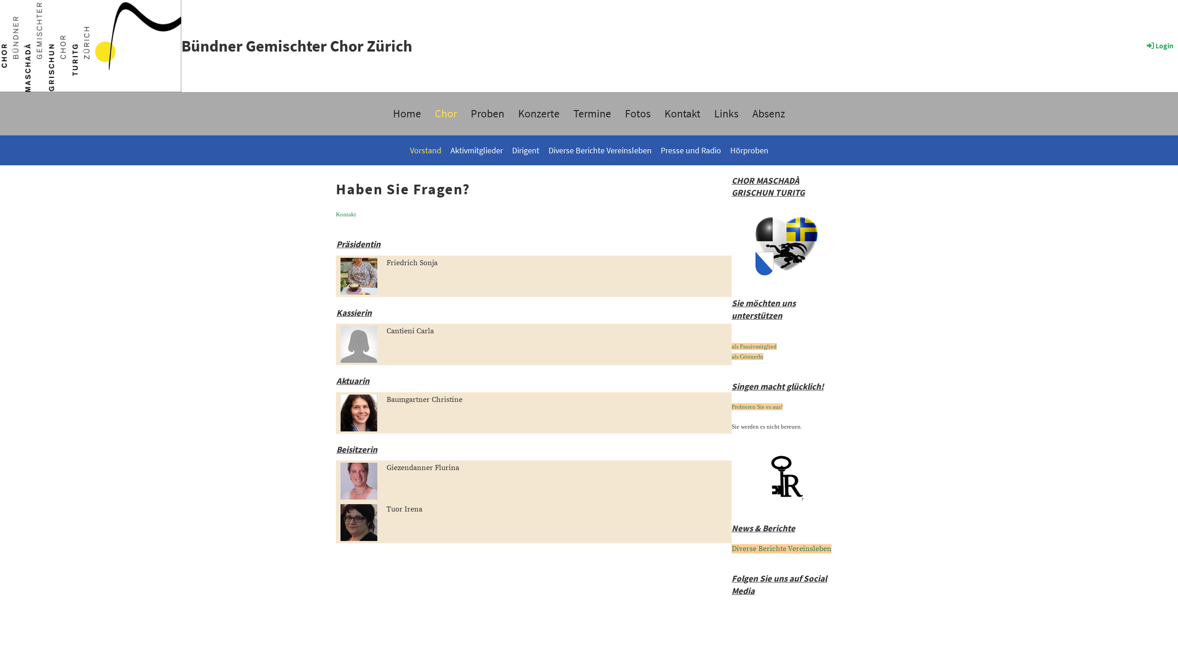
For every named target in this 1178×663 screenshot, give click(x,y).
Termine (592, 113)
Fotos (638, 113)
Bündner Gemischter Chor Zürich (296, 46)
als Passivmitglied (754, 346)
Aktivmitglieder (476, 150)
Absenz (768, 113)
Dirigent (525, 150)
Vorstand (425, 150)
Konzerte (539, 113)
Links (726, 113)
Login (1164, 45)
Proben (487, 113)
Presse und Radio (691, 150)
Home (407, 113)
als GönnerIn (747, 356)
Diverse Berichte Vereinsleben (600, 150)
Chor (446, 113)
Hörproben (749, 150)
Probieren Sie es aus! (757, 406)
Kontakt (682, 113)
